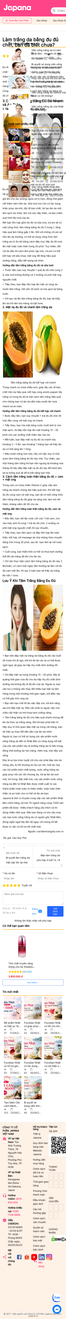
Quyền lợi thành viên (39, 1229)
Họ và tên (9, 873)
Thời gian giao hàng (41, 1183)
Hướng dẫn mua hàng (39, 1161)
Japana (7, 798)
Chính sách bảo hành (39, 1247)
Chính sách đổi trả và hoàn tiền (39, 1172)
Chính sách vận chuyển (39, 1220)
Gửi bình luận (55, 911)
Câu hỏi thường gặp (39, 1211)
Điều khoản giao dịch (39, 1202)
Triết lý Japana (37, 1135)
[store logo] (17, 8)
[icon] (19, 1259)
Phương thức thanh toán (40, 1192)
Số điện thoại (45, 873)
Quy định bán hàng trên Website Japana (40, 1149)
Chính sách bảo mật (39, 1238)
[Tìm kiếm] (54, 10)
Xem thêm (32, 982)
